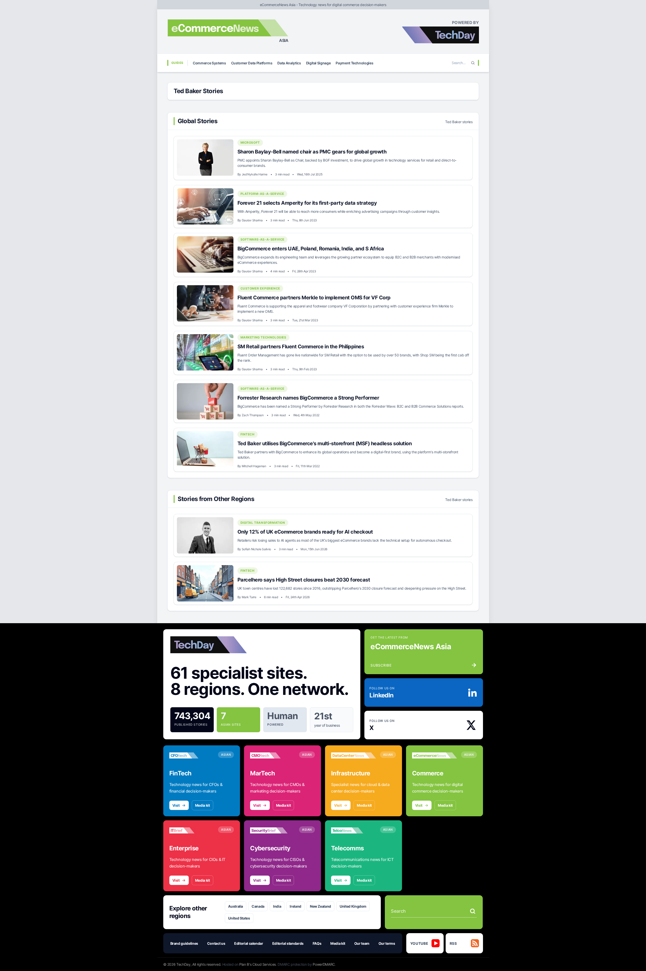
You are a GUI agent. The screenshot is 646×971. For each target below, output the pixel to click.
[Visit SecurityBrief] (272, 830)
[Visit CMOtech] (272, 755)
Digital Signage (318, 63)
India (277, 906)
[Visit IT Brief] (191, 830)
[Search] (473, 63)
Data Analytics (289, 63)
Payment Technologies (354, 63)
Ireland (295, 906)
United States (239, 918)
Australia (235, 906)
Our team (361, 943)
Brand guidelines (184, 943)
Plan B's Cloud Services (257, 964)
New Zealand (320, 906)
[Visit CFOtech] (191, 755)
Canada (258, 906)
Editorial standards (288, 943)
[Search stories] (473, 911)
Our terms (387, 943)
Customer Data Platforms (252, 63)
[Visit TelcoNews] (353, 830)
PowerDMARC (324, 964)
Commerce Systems (209, 63)
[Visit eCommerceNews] (434, 755)
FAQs (317, 943)
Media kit (202, 805)
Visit (176, 805)
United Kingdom (353, 906)
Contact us (216, 943)
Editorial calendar (248, 943)
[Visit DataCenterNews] (353, 755)
